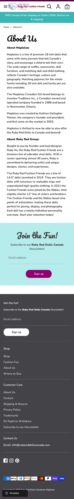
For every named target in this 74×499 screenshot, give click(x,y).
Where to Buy (12, 374)
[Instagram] (11, 460)
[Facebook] (5, 460)
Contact (8, 398)
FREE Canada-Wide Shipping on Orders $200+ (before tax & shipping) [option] (37, 17)
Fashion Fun (11, 362)
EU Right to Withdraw (17, 421)
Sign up (39, 274)
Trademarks (10, 415)
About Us (17, 27)
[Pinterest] (17, 460)
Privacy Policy (11, 410)
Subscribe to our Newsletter (21, 427)
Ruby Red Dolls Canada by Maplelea (37, 489)
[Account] (58, 5)
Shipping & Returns (15, 404)
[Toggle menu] (4, 6)
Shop (6, 356)
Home (6, 27)
